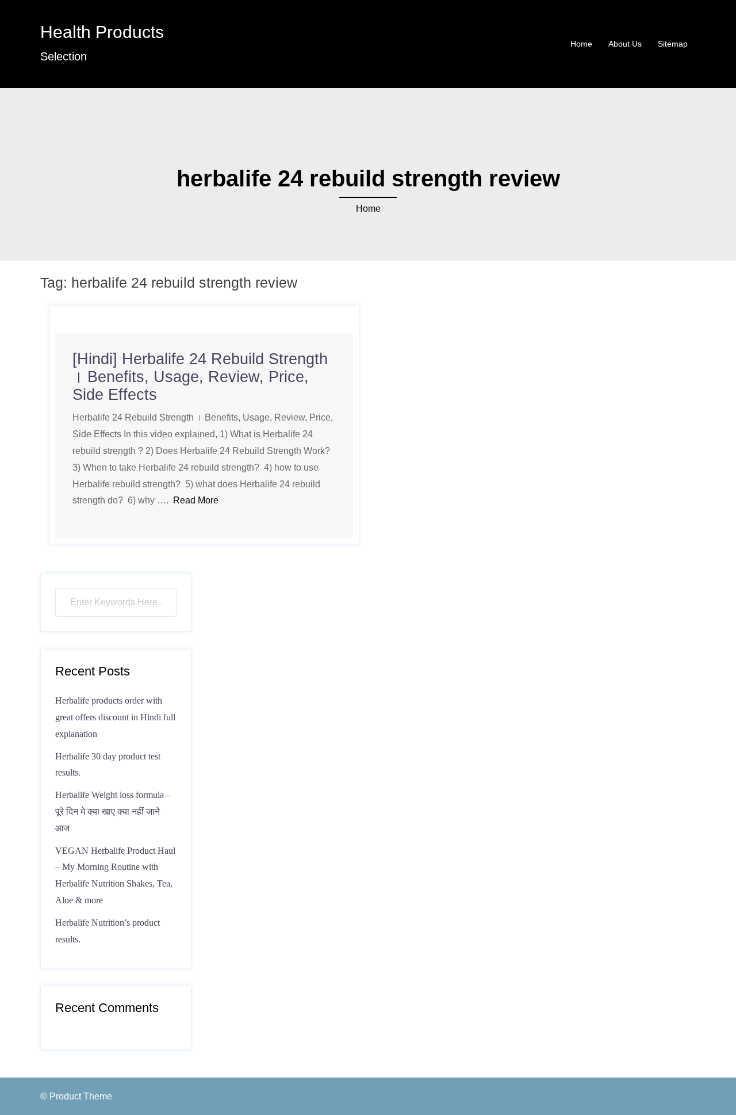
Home (581, 43)
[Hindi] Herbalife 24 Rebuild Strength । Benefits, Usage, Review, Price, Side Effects (200, 376)
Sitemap (673, 43)
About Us (625, 43)
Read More (195, 500)
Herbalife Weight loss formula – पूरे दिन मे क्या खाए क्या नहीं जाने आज (113, 811)
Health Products (102, 31)
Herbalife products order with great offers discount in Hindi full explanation (115, 717)
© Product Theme (76, 1096)
